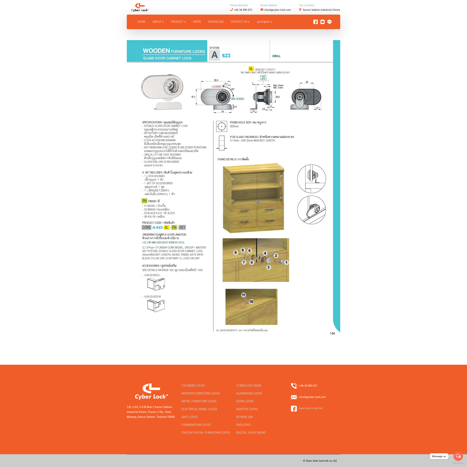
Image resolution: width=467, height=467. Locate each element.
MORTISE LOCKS (247, 409)
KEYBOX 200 (244, 417)
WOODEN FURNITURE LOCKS (201, 393)
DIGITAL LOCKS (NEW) (250, 432)
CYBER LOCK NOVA (248, 385)
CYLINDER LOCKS (193, 385)
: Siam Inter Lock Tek (309, 408)
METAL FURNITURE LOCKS (199, 401)
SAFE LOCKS (190, 417)
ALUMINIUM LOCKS (249, 393)
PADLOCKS (243, 425)
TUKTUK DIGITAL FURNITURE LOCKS (206, 432)
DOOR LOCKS (245, 401)
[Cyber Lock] (140, 7)
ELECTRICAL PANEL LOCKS (199, 409)
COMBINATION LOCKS (196, 425)
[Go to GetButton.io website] (458, 463)
